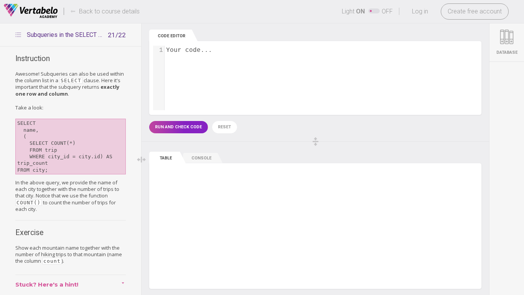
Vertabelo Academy (31, 11)
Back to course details (109, 11)
